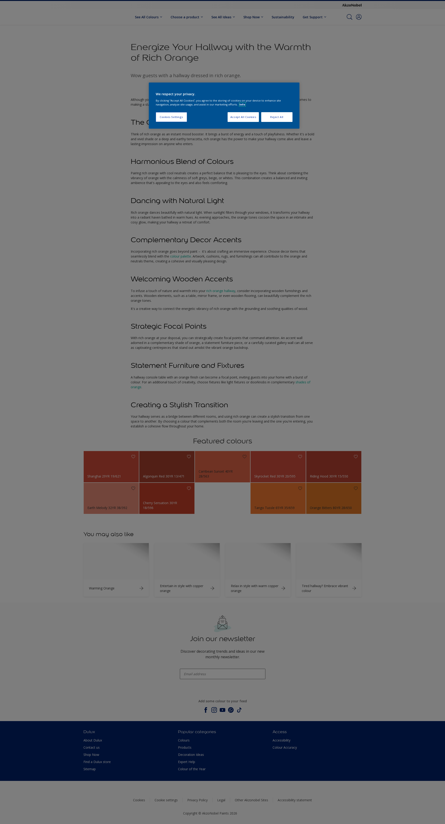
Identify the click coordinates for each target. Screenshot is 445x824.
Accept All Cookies (243, 117)
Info (242, 104)
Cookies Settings (171, 117)
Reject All (276, 117)
